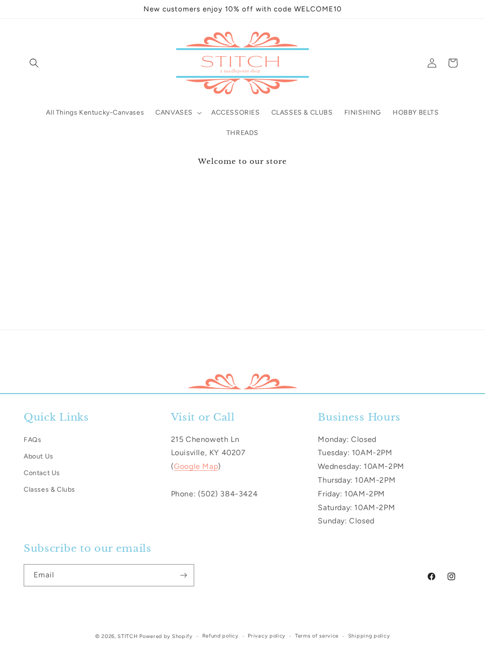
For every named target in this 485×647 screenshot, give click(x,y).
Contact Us (42, 473)
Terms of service (317, 636)
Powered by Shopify (166, 636)
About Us (39, 456)
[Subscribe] (183, 575)
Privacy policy (267, 636)
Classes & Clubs (49, 489)
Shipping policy (369, 636)
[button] (34, 63)
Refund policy (220, 636)
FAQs (32, 440)
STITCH (127, 636)
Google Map (196, 466)
